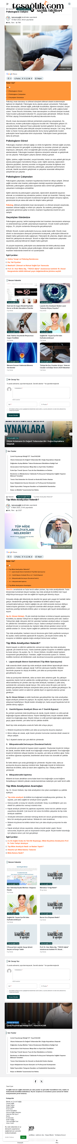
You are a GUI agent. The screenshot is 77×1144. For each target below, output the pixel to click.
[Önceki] (6, 434)
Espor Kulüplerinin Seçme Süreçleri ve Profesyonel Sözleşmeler (33, 483)
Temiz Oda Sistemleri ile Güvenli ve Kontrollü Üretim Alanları (31, 479)
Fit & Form (9, 1109)
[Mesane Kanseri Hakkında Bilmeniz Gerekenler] (22, 357)
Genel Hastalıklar (11, 1111)
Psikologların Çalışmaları (17, 94)
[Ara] (69, 3)
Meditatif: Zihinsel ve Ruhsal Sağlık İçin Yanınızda (28, 265)
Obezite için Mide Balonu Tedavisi (22, 850)
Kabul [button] (23, 1137)
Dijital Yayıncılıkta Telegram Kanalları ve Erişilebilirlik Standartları (32, 486)
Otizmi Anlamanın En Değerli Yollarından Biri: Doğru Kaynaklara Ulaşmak (35, 460)
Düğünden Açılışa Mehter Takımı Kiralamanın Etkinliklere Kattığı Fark (34, 463)
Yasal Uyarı (9, 1086)
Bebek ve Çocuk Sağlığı (13, 1102)
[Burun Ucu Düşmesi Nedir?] (55, 909)
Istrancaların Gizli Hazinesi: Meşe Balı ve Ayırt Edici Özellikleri (32, 467)
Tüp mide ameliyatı (15, 797)
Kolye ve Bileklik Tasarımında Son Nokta (24, 490)
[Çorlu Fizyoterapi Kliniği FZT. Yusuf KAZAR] (38, 1016)
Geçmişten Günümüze (16, 97)
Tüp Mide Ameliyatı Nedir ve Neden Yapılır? (26, 846)
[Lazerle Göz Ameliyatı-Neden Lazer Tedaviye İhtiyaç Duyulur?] (55, 297)
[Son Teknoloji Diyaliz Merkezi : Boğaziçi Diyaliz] (22, 879)
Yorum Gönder (13, 415)
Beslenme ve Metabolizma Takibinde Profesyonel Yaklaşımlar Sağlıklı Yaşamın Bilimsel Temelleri (38, 475)
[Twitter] (41, 1081)
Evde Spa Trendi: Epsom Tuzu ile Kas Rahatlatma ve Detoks (31, 470)
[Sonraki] (70, 434)
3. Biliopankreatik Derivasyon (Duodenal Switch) (24, 578)
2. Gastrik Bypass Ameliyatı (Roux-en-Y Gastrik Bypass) (26, 575)
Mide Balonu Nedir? (16, 853)
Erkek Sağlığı (10, 1107)
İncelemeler (10, 1118)
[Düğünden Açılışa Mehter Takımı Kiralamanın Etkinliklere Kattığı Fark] (38, 434)
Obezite (9, 589)
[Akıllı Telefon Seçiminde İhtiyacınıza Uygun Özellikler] (22, 327)
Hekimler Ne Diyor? (12, 1114)
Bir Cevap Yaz (13, 380)
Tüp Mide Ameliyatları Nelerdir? (19, 569)
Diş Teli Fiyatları (14, 262)
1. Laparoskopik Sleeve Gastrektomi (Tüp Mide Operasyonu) (27, 572)
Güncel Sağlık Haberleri (13, 1112)
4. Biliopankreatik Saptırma (18, 581)
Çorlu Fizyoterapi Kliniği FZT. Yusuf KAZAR (25, 456)
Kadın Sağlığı (10, 1120)
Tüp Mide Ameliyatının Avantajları (20, 585)
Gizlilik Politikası (9, 1137)
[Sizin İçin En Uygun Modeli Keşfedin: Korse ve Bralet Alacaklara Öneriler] (22, 297)
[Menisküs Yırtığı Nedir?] (55, 879)
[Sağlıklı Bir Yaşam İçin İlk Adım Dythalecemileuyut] (55, 327)
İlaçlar (8, 1116)
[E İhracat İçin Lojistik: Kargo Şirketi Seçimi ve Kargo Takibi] (22, 938)
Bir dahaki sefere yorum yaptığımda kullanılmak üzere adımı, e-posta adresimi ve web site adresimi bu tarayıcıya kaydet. (37, 409)
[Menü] (7, 3)
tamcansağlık (16, 17)
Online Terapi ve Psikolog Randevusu (23, 259)
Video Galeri (10, 1123)
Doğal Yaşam (10, 1105)
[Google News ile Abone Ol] (11, 74)
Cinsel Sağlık (10, 1103)
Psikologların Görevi (15, 91)
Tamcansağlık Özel (12, 1121)
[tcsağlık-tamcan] (38, 6)
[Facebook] (35, 1081)
